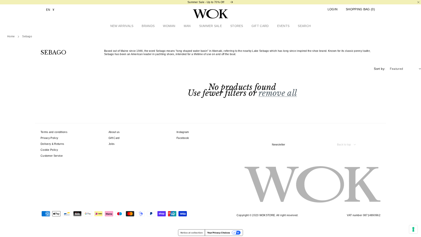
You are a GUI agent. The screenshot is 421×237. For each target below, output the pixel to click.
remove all (278, 93)
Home (11, 36)
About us (114, 132)
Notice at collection (191, 232)
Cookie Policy (49, 149)
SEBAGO (27, 36)
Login (333, 9)
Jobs (111, 143)
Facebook (183, 138)
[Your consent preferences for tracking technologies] (413, 229)
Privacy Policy (49, 138)
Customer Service (52, 155)
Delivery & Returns (52, 143)
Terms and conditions (54, 132)
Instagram (183, 132)
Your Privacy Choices (218, 232)
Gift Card (114, 138)
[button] (360, 9)
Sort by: (379, 68)
